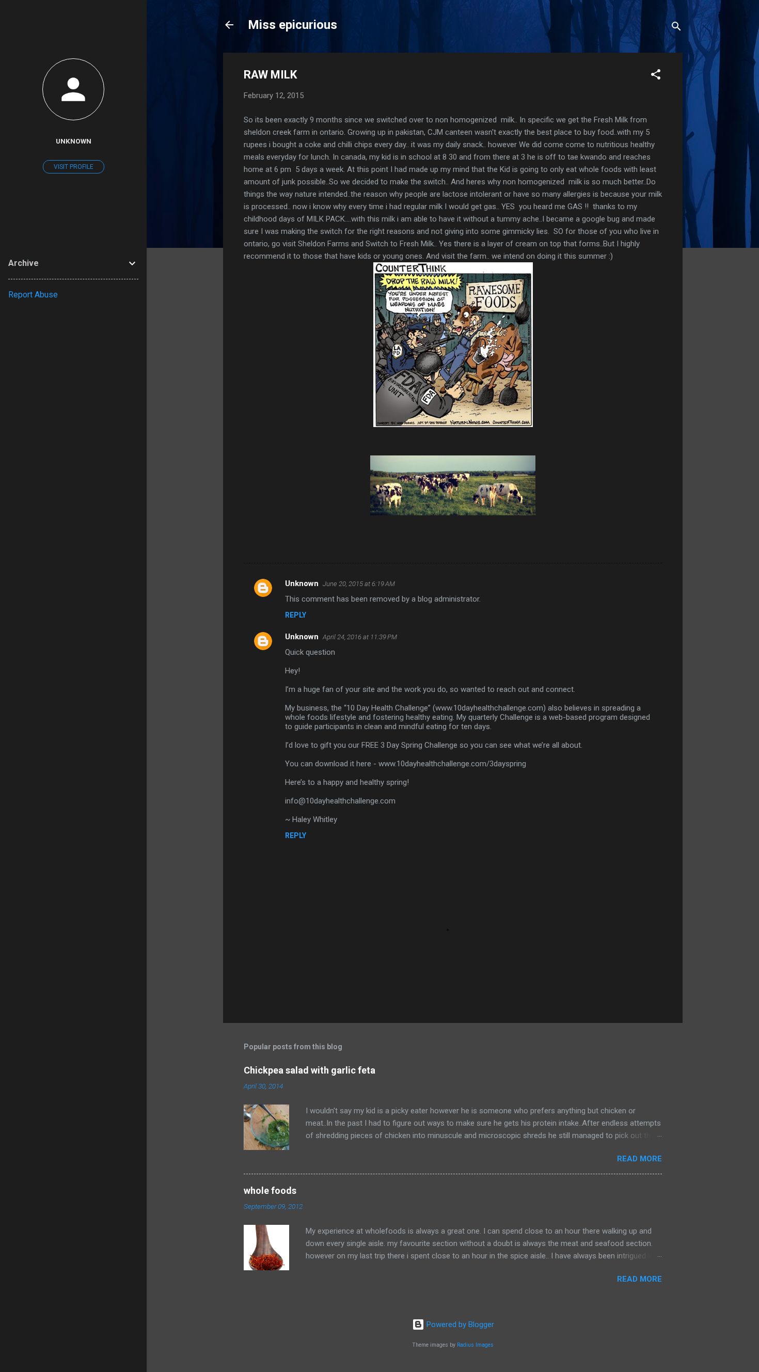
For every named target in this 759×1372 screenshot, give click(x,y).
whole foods (270, 1190)
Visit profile (73, 166)
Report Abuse (33, 294)
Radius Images (475, 1345)
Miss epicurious (292, 25)
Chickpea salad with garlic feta (309, 1070)
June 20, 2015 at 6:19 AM (359, 584)
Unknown (302, 583)
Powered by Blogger (459, 1324)
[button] (656, 76)
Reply (295, 615)
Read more (639, 1158)
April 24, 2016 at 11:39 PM (360, 637)
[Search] (676, 28)
